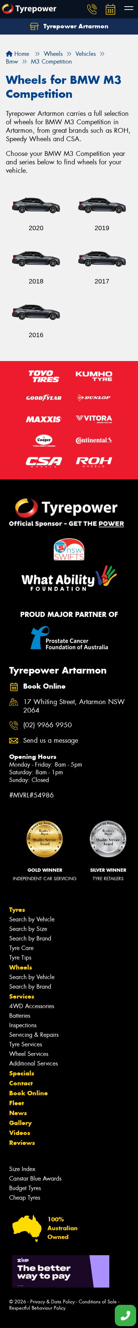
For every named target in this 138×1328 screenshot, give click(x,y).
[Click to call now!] (92, 9)
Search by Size (28, 929)
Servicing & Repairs (34, 1035)
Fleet (16, 1103)
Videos (19, 1133)
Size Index (22, 1169)
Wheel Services (28, 1054)
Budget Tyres (25, 1188)
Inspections (22, 1025)
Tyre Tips (20, 957)
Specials (21, 1073)
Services (21, 996)
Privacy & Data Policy (52, 1302)
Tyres (17, 910)
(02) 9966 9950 (47, 725)
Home (21, 54)
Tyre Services (25, 1044)
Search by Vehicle (31, 919)
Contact (21, 1083)
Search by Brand (30, 938)
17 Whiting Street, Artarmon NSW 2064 (74, 706)
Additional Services (33, 1063)
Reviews (22, 1143)
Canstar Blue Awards (35, 1178)
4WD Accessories (31, 1006)
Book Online (28, 1093)
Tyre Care (21, 948)
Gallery (20, 1123)
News (18, 1113)
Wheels (20, 967)
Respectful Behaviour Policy (37, 1308)
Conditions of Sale (98, 1302)
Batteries (19, 1016)
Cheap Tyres (24, 1198)
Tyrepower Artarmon (75, 26)
